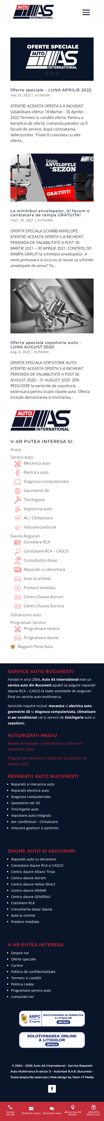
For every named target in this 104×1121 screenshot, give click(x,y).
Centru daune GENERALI (31, 896)
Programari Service (27, 622)
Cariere (17, 965)
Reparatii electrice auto (30, 790)
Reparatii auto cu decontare (33, 859)
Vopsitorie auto (38, 508)
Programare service (42, 628)
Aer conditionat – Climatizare (34, 821)
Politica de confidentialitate (33, 971)
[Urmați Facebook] (52, 1089)
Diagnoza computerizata (46, 481)
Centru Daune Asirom (43, 596)
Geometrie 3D (36, 490)
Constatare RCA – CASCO (46, 551)
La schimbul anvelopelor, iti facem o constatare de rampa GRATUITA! (50, 213)
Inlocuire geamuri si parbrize (34, 828)
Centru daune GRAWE (28, 890)
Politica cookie (22, 984)
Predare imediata (39, 587)
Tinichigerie (34, 499)
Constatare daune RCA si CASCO (37, 865)
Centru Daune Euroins (44, 606)
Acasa (15, 449)
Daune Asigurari (25, 536)
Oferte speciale (23, 959)
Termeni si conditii (26, 978)
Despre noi (20, 953)
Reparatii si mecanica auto (32, 784)
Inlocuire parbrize (40, 527)
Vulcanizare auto (25, 614)
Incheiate (42, 95)
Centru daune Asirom (28, 878)
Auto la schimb (37, 578)
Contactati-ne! (22, 996)
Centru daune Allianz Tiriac (33, 871)
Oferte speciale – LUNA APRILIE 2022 (50, 90)
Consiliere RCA (37, 542)
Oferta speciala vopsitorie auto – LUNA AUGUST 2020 (46, 344)
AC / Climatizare (38, 518)
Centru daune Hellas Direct (33, 884)
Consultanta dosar (41, 560)
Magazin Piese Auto (35, 646)
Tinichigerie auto (24, 809)
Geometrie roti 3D (25, 803)
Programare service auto (31, 990)
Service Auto (21, 457)
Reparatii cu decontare (44, 569)
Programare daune (41, 637)
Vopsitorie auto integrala (31, 815)
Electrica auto (36, 472)
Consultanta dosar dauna (31, 909)
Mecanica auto (37, 463)
